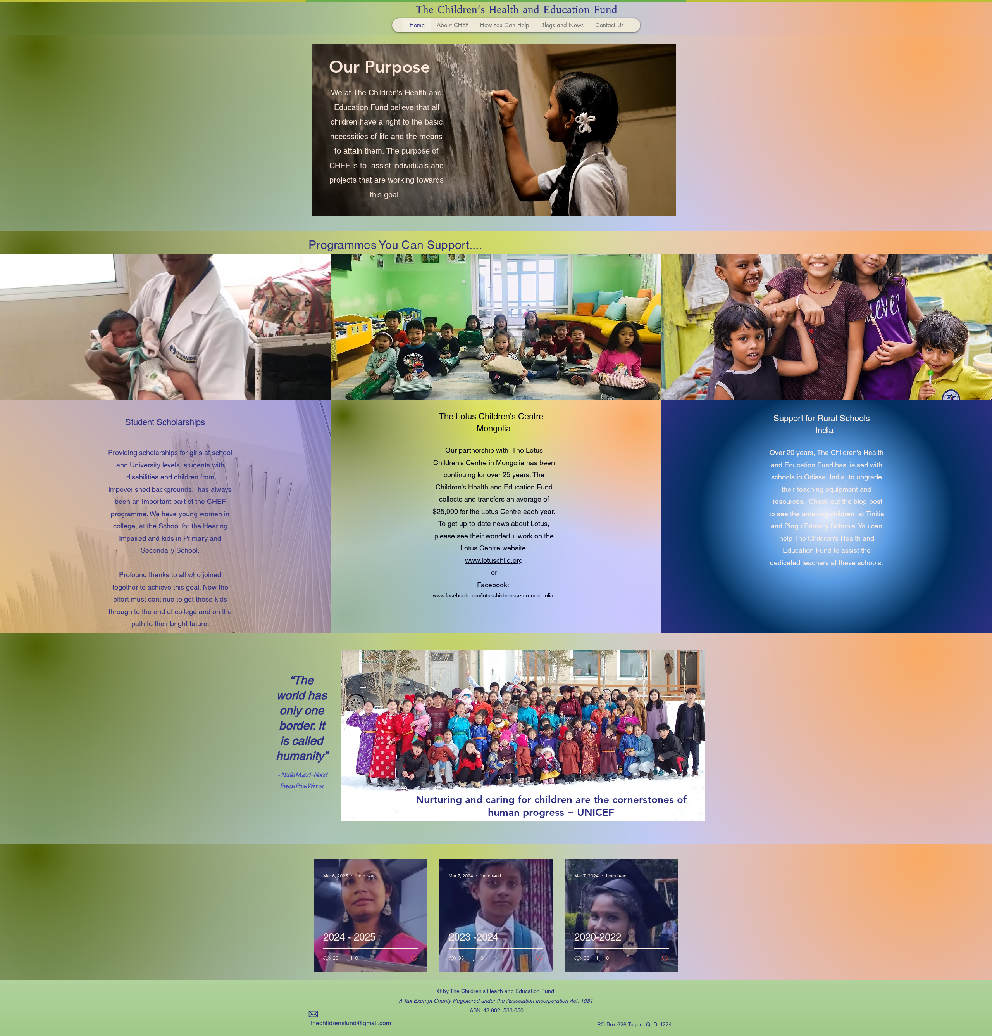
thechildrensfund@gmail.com (351, 1023)
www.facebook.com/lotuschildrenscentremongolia (493, 595)
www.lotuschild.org (494, 560)
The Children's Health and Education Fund (516, 10)
